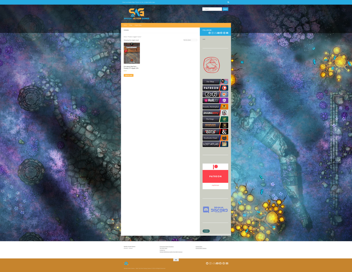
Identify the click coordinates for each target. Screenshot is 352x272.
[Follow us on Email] (227, 33)
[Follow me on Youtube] (218, 33)
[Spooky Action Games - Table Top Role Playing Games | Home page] (136, 13)
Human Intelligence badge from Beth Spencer (171, 252)
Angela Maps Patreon (201, 248)
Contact (206, 231)
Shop (130, 25)
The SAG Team (163, 248)
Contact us (162, 250)
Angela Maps (138, 25)
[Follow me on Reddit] (209, 33)
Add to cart (128, 75)
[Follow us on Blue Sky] (215, 33)
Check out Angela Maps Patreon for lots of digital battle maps (138, 2)
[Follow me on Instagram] (212, 33)
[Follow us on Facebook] (221, 33)
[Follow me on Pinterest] (224, 33)
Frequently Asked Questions (167, 246)
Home (125, 25)
